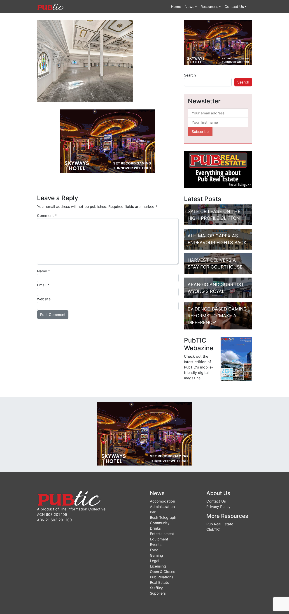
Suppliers (158, 593)
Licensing (158, 566)
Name (43, 271)
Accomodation (162, 501)
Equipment (159, 539)
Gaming (156, 555)
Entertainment (162, 533)
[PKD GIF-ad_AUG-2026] (107, 140)
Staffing (156, 588)
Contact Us (234, 6)
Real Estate (159, 582)
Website (44, 299)
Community (160, 523)
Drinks (155, 528)
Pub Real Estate (219, 524)
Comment (47, 215)
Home (176, 6)
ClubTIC (213, 529)
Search (190, 75)
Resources (209, 6)
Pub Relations (161, 577)
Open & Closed (162, 571)
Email (43, 285)
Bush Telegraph (163, 517)
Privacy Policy (218, 506)
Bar (153, 512)
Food (154, 550)
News (189, 6)
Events (155, 544)
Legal (154, 560)
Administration (162, 506)
